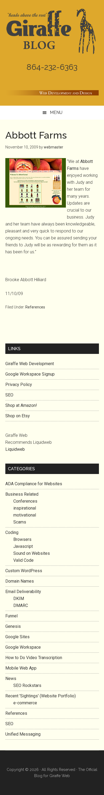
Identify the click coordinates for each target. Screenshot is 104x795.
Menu (56, 112)
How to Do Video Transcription (33, 657)
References (35, 307)
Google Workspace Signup (30, 374)
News (10, 678)
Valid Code (23, 560)
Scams (19, 522)
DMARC (20, 605)
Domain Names (19, 581)
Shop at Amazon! (21, 405)
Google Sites (17, 636)
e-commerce (25, 702)
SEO (9, 395)
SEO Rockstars (27, 685)
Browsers (22, 539)
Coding (11, 532)
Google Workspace (23, 647)
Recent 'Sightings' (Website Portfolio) (40, 695)
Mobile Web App (21, 668)
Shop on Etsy (17, 415)
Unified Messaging (23, 734)
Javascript (23, 546)
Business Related (21, 494)
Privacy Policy (18, 384)
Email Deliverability (23, 591)
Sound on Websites (31, 553)
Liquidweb (15, 449)
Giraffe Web (59, 776)
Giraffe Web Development (29, 363)
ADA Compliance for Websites (33, 483)
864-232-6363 (52, 67)
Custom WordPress (23, 570)
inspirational (24, 508)
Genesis (13, 626)
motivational (24, 515)
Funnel (11, 615)
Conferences (25, 501)
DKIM (18, 598)
